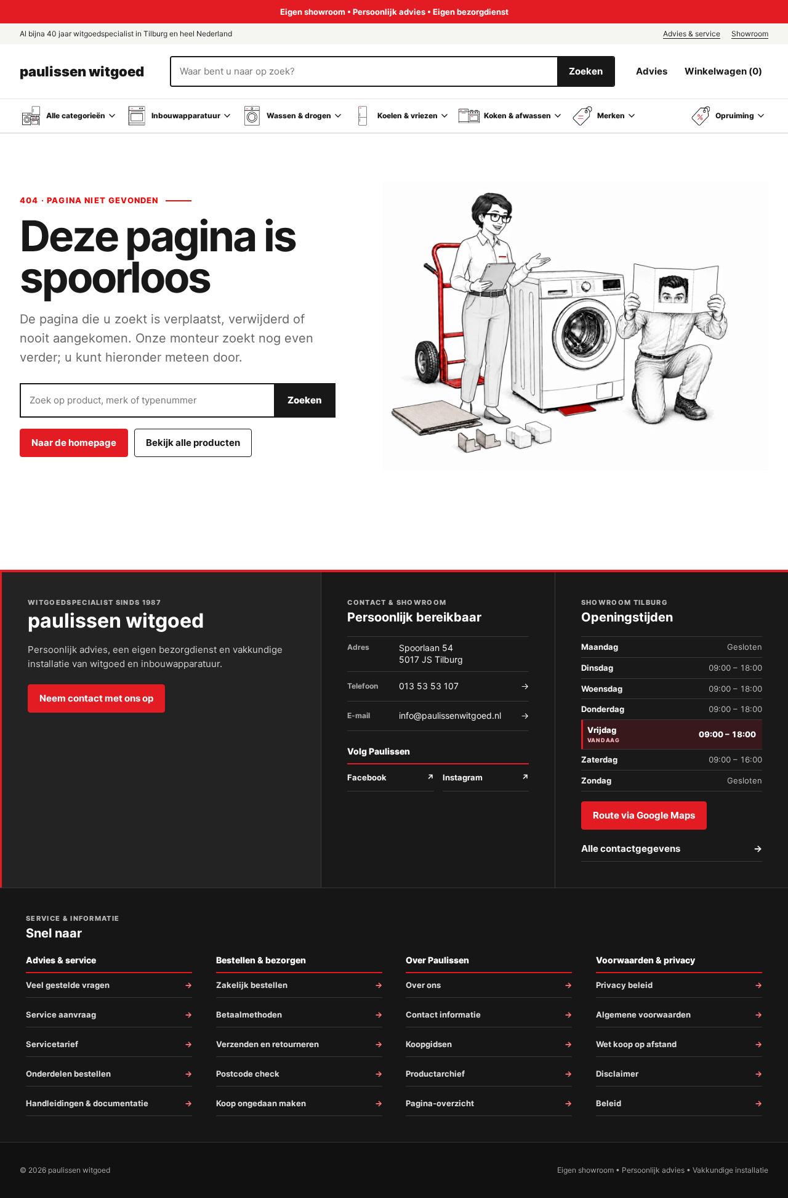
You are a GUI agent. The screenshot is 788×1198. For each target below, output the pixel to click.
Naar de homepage (73, 442)
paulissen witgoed (82, 71)
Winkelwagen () (723, 71)
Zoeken (586, 71)
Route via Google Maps (644, 815)
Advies (651, 71)
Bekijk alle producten (193, 442)
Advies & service (691, 33)
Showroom (749, 33)
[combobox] (364, 71)
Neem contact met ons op (96, 698)
